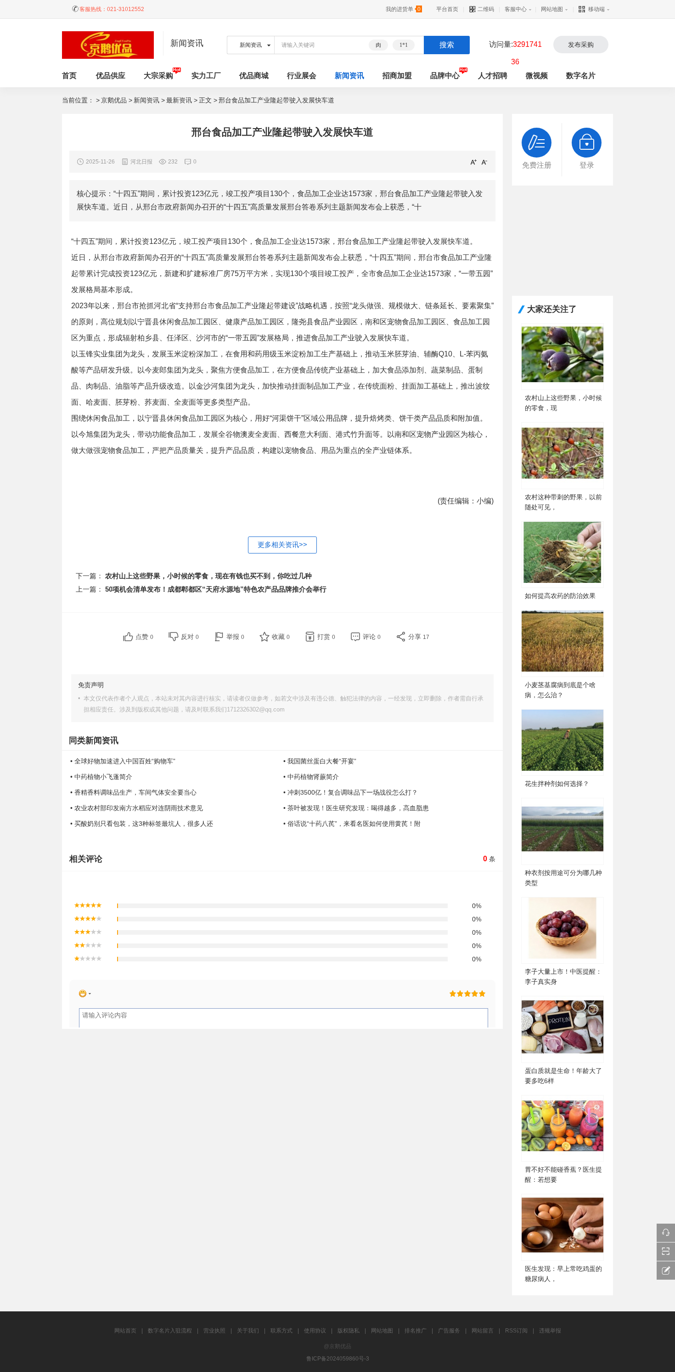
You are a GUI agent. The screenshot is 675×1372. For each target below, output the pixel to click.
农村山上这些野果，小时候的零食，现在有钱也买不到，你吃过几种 (208, 576)
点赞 (144, 636)
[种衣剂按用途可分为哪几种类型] (562, 830)
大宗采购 (158, 75)
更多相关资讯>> (282, 544)
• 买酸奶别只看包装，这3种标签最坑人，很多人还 (141, 823)
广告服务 (449, 1330)
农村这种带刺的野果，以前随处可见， (563, 502)
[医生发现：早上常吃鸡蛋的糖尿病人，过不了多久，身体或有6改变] (562, 1226)
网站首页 (125, 1330)
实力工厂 (206, 75)
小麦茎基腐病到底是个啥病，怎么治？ (560, 690)
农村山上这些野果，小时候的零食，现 (563, 403)
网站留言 (483, 1330)
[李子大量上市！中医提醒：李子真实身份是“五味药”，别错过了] (562, 929)
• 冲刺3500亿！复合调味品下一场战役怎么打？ (350, 792)
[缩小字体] (484, 161)
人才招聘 (492, 75)
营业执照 (214, 1330)
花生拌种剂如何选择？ (557, 783)
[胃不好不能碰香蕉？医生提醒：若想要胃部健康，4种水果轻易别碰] (562, 1127)
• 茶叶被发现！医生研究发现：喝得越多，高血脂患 (356, 808)
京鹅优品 (114, 100)
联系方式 (281, 1330)
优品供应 (110, 75)
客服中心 (516, 9)
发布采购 (581, 44)
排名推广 (416, 1330)
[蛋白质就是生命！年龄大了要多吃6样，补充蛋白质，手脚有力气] (562, 1028)
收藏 (281, 636)
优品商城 (254, 75)
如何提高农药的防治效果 (560, 595)
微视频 (537, 75)
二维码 (485, 9)
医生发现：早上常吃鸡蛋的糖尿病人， (563, 1273)
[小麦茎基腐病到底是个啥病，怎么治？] (562, 642)
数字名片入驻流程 (170, 1330)
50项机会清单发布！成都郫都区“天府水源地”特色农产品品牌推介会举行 (215, 589)
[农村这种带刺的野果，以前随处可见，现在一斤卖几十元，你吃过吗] (562, 455)
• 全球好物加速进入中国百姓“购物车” (122, 761)
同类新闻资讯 (93, 740)
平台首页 (447, 9)
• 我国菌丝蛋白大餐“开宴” (319, 761)
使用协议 (315, 1330)
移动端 (596, 9)
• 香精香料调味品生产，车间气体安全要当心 (133, 792)
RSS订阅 (516, 1330)
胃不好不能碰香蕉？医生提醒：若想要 (563, 1174)
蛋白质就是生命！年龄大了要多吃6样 (563, 1075)
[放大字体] (473, 161)
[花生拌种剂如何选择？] (562, 742)
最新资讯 (179, 100)
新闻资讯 (349, 75)
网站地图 (552, 9)
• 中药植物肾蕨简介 (311, 776)
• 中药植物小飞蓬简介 (101, 776)
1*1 (403, 45)
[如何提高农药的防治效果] (562, 554)
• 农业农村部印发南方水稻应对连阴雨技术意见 (136, 808)
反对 (190, 636)
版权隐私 (349, 1330)
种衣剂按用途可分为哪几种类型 (563, 877)
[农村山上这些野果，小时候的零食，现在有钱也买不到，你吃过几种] (562, 356)
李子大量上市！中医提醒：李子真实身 (563, 976)
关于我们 (248, 1330)
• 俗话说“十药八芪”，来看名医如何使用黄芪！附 (352, 823)
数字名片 (581, 75)
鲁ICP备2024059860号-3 (337, 1358)
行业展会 (301, 75)
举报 (235, 636)
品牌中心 (445, 75)
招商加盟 (397, 75)
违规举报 (550, 1330)
